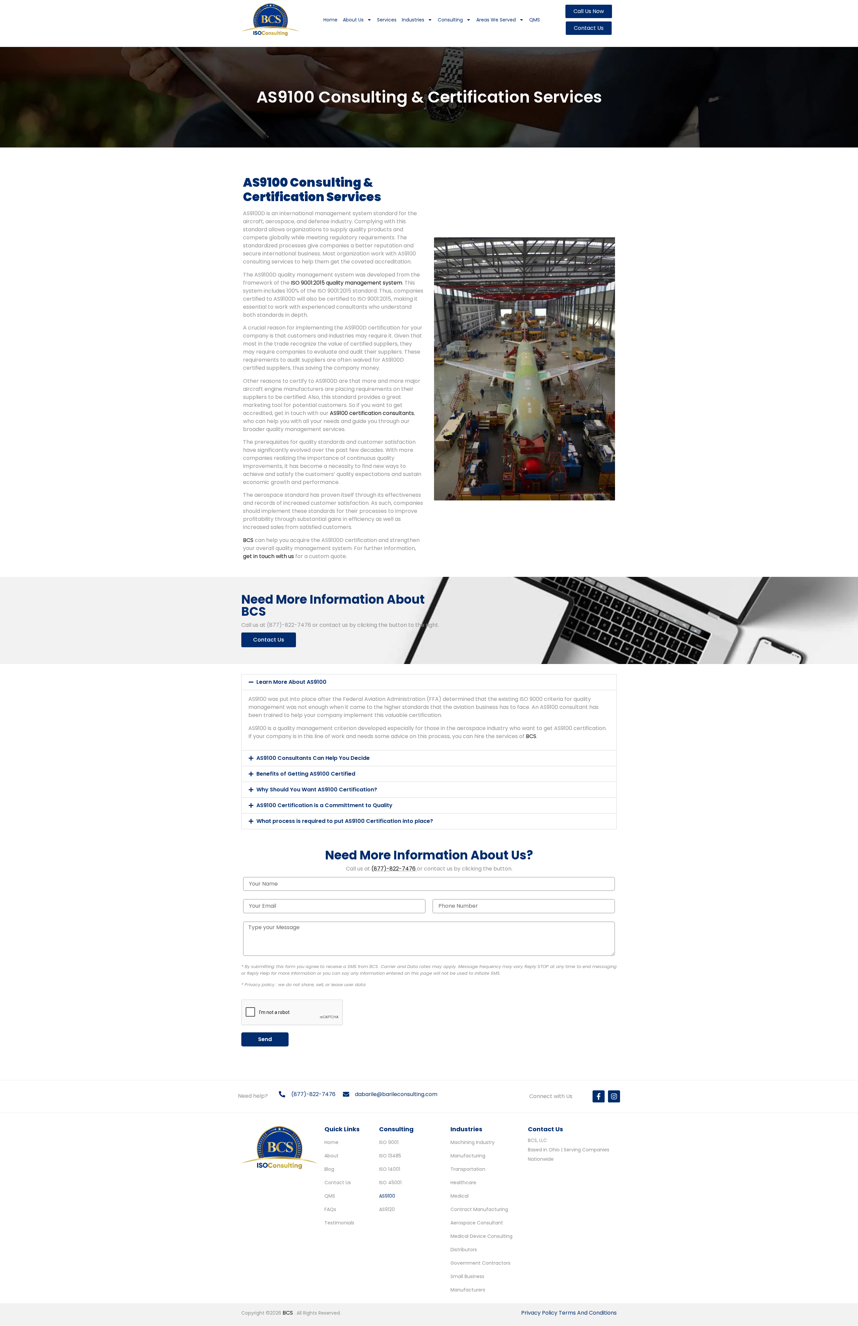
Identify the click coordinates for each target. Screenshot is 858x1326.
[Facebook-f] (599, 1096)
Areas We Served (496, 19)
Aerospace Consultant (476, 1222)
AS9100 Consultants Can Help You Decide (313, 758)
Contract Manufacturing (479, 1209)
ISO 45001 (390, 1182)
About (331, 1155)
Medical (459, 1196)
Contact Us (337, 1182)
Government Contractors (480, 1263)
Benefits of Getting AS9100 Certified (305, 774)
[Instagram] (614, 1096)
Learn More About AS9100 (291, 682)
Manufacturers (467, 1289)
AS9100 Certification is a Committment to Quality (324, 805)
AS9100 (387, 1196)
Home (330, 19)
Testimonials (339, 1222)
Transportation (467, 1169)
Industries (413, 19)
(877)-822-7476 (289, 625)
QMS (534, 19)
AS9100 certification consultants (372, 413)
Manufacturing (467, 1155)
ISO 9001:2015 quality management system (346, 283)
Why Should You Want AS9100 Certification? (316, 789)
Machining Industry (472, 1142)
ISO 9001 (389, 1142)
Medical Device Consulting (481, 1236)
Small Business (467, 1276)
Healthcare (463, 1182)
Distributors (463, 1249)
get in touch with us (268, 556)
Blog (329, 1169)
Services (386, 19)
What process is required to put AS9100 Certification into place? (344, 821)
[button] (429, 682)
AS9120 (387, 1209)
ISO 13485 (390, 1155)
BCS (248, 540)
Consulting (450, 19)
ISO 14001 (389, 1169)
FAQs (330, 1209)
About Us (353, 19)
